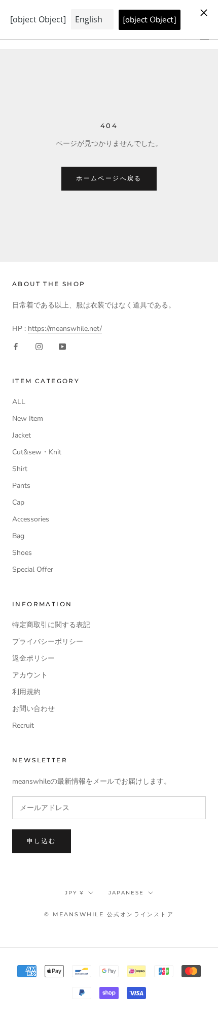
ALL (18, 402)
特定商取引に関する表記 (51, 625)
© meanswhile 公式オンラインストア (109, 914)
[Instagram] (39, 346)
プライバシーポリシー (47, 641)
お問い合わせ (33, 709)
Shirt (19, 469)
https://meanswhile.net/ (65, 328)
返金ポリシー (33, 658)
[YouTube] (62, 346)
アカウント (30, 675)
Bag (18, 536)
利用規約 (26, 692)
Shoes (22, 552)
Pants (21, 485)
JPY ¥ (74, 892)
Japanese (126, 892)
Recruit (23, 725)
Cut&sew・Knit (36, 452)
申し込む (41, 841)
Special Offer (32, 569)
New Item (27, 418)
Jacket (21, 435)
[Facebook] (15, 346)
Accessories (30, 519)
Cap (18, 502)
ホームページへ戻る (109, 178)
